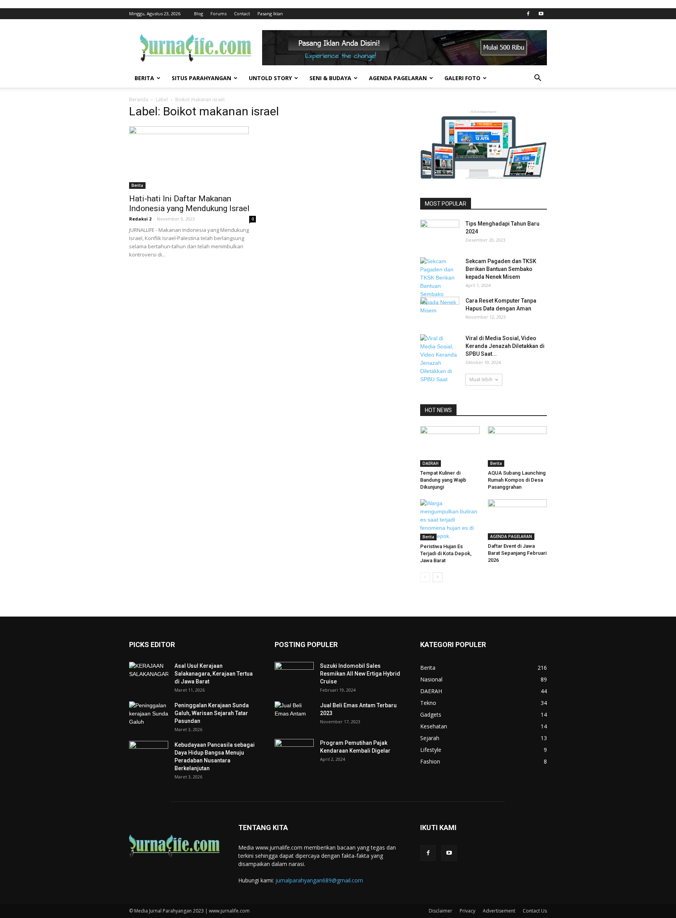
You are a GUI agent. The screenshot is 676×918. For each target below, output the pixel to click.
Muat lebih (481, 379)
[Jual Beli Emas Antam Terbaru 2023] (294, 714)
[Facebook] (528, 13)
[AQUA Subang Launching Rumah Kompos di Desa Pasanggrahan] (517, 446)
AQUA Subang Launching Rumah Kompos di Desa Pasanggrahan (517, 480)
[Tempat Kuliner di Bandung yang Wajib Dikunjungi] (450, 446)
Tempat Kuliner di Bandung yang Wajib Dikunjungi (443, 480)
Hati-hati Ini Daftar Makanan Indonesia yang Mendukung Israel (189, 203)
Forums (218, 13)
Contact (242, 13)
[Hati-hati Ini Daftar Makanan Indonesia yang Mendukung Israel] (192, 157)
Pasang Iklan (270, 13)
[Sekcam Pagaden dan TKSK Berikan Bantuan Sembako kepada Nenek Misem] (439, 286)
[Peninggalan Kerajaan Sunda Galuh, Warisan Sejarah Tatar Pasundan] (148, 715)
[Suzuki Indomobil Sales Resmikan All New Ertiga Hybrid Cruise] (294, 674)
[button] (537, 78)
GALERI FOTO (462, 78)
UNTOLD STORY (270, 78)
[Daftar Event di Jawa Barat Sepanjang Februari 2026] (517, 519)
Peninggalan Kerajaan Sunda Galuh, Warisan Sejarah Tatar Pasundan (211, 713)
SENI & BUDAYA (330, 78)
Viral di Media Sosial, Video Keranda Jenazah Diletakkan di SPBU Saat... (505, 346)
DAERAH (430, 463)
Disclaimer (440, 910)
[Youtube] (541, 13)
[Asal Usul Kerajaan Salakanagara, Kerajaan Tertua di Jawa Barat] (148, 675)
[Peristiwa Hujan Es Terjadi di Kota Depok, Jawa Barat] (450, 519)
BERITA (144, 78)
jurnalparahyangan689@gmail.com (319, 880)
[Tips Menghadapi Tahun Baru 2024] (439, 229)
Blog (198, 13)
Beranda (138, 99)
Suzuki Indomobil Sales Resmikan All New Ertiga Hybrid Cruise (360, 674)
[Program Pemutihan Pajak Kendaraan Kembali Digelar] (294, 752)
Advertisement (499, 910)
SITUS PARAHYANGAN (201, 78)
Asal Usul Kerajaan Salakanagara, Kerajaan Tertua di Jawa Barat (213, 674)
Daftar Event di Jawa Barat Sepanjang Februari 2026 (517, 553)
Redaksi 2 (140, 219)
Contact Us (535, 910)
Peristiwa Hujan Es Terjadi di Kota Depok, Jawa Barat (445, 553)
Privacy (467, 910)
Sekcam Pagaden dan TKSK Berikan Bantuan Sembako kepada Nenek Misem (501, 269)
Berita (137, 185)
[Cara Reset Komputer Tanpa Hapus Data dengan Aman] (439, 309)
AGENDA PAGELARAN (398, 78)
